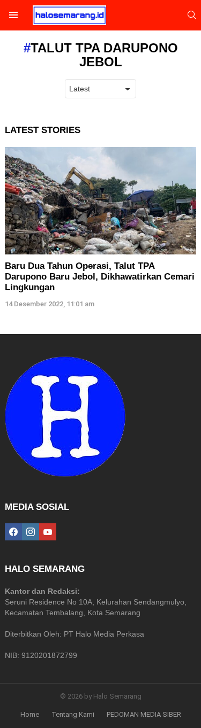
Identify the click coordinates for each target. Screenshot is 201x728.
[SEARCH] (192, 15)
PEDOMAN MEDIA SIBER (144, 714)
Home (29, 714)
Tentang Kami (72, 714)
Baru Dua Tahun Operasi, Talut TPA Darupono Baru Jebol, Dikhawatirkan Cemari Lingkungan (100, 277)
